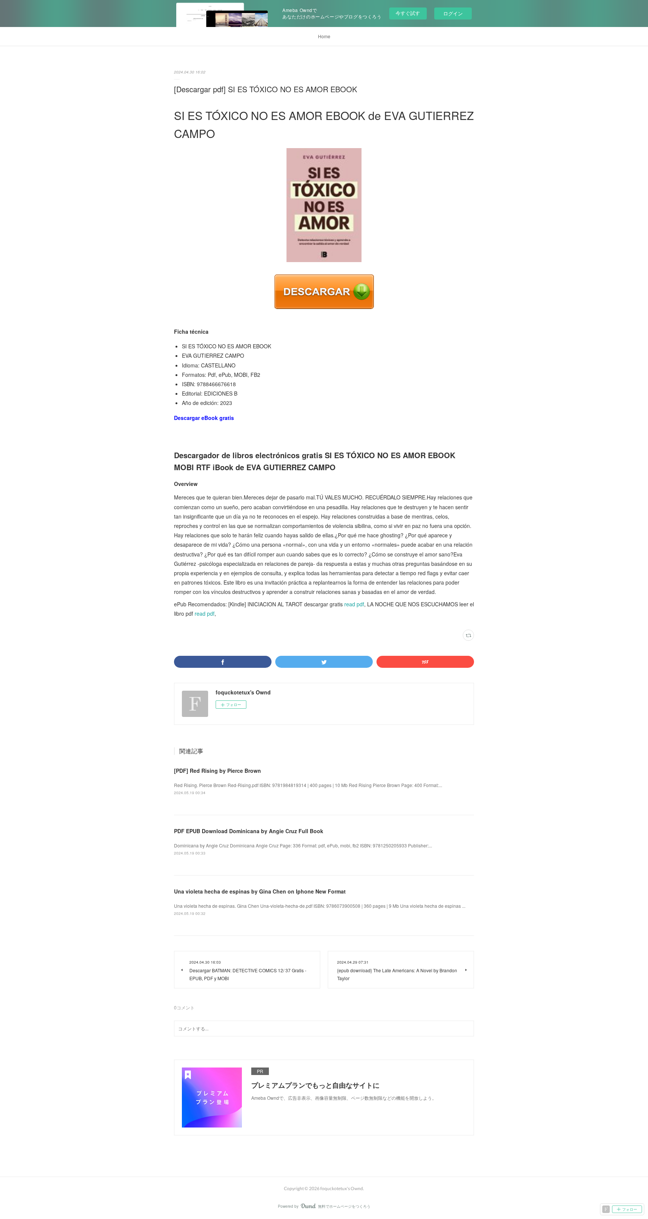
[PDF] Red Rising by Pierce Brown (217, 770)
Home (324, 36)
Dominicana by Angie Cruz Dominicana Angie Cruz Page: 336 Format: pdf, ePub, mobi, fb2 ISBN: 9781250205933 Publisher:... (303, 845)
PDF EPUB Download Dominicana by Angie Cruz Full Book (248, 831)
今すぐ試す (408, 12)
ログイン (453, 13)
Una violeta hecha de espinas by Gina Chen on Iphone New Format (260, 891)
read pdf (354, 604)
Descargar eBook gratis (204, 417)
